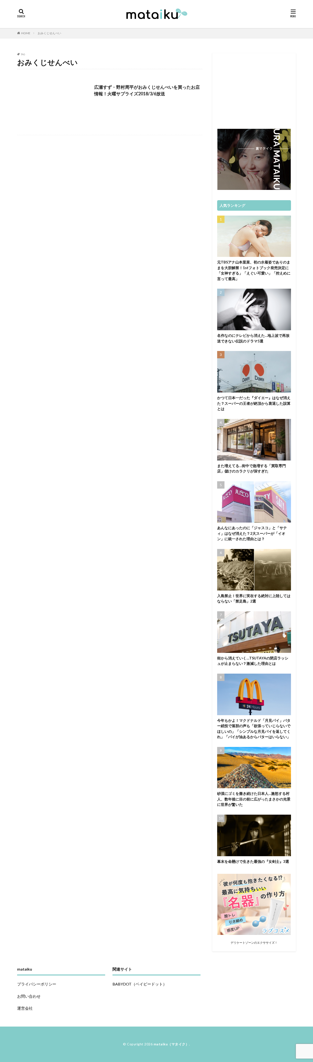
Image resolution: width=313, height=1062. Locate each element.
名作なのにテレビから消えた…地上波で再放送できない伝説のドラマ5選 (253, 338)
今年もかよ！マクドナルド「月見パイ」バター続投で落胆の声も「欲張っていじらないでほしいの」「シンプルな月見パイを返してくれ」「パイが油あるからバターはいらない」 (254, 728)
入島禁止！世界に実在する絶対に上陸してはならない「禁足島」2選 (254, 598)
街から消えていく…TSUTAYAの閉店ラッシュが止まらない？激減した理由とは (252, 661)
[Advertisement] (254, 88)
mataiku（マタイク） (171, 1044)
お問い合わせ (29, 996)
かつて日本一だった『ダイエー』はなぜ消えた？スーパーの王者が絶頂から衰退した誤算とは (254, 403)
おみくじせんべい (49, 33)
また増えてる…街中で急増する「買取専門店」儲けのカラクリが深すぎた (251, 468)
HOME (25, 33)
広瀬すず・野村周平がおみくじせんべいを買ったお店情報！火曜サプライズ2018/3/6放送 (147, 90)
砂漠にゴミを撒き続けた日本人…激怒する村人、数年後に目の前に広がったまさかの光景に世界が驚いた (254, 799)
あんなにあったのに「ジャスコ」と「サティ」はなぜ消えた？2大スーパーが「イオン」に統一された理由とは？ (252, 533)
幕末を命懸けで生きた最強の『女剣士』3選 (253, 861)
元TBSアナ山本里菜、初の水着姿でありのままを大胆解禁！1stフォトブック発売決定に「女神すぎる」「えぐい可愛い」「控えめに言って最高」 (254, 270)
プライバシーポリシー (36, 984)
